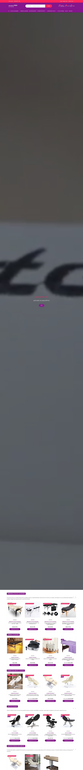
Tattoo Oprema (61, 11)
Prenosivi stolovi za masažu (15, 621)
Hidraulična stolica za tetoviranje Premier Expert (33, 735)
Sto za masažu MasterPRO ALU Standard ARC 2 (32, 623)
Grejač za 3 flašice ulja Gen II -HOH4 (50, 659)
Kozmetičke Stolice (51, 11)
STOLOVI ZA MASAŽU (14, 11)
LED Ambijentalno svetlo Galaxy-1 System (14, 659)
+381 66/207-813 (17, 1)
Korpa (73, 5)
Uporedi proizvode (62, 6)
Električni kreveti (32, 11)
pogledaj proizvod (15, 629)
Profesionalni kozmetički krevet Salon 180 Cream (68, 695)
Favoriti (68, 5)
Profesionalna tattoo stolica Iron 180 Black (15, 735)
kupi (42, 305)
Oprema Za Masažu (24, 11)
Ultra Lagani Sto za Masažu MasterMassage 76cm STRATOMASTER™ (50, 624)
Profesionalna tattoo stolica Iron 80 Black (68, 735)
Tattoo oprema (15, 732)
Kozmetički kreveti (15, 693)
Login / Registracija (63, 1)
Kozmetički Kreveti (41, 11)
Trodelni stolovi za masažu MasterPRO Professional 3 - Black (68, 624)
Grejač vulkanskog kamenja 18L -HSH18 (33, 659)
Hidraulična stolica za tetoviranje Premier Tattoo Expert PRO (50, 735)
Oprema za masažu (15, 657)
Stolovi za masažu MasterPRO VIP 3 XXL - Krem (14, 623)
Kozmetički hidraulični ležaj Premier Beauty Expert (15, 695)
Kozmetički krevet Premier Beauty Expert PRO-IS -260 (50, 695)
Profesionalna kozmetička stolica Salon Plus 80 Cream (32, 695)
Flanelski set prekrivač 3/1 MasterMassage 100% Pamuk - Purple (68, 659)
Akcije (66, 11)
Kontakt (70, 11)
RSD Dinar (71, 1)
